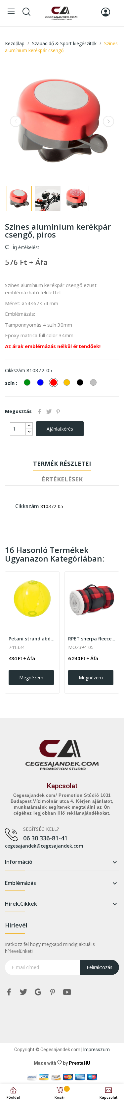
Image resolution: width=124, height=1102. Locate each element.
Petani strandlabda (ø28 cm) (32, 638)
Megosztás (39, 411)
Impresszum (96, 1049)
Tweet (49, 411)
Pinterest (58, 411)
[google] (38, 992)
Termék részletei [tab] (62, 464)
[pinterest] (53, 992)
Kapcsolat (62, 786)
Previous (15, 121)
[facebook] (9, 992)
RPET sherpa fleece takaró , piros (91, 638)
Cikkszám (15, 370)
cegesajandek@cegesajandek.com (44, 846)
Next (108, 121)
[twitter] (23, 992)
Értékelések (62, 479)
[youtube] (67, 992)
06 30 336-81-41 (45, 838)
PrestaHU (79, 1063)
